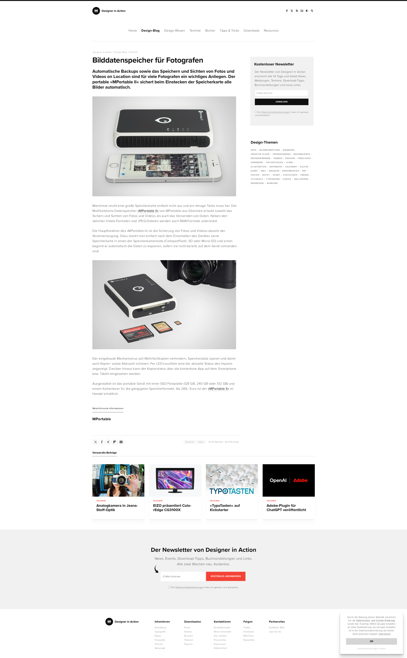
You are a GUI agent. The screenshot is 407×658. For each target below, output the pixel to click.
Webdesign (257, 183)
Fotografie (160, 640)
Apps (253, 150)
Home (132, 31)
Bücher (210, 31)
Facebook (286, 10)
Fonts (187, 627)
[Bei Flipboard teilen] (115, 441)
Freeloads (304, 158)
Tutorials (257, 179)
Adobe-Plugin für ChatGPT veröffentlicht (286, 507)
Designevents (301, 154)
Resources (271, 31)
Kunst (254, 171)
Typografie (160, 631)
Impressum (385, 634)
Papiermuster (290, 171)
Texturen (188, 640)
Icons (289, 162)
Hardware (189, 442)
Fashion (290, 158)
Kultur (304, 166)
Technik (134, 52)
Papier (158, 635)
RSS (297, 10)
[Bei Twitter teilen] (96, 441)
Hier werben (220, 635)
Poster (255, 175)
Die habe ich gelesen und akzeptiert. (205, 587)
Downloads (251, 31)
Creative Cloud (260, 154)
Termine (195, 31)
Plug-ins (188, 644)
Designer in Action (109, 11)
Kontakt (302, 10)
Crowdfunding (281, 154)
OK (371, 641)
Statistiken (290, 175)
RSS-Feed (248, 635)
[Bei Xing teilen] (108, 441)
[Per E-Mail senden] (121, 441)
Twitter (246, 627)
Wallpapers (301, 179)
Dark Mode (307, 10)
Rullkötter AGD (276, 627)
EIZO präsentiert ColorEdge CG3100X (172, 507)
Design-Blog (150, 31)
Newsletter (249, 640)
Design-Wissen (174, 31)
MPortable (101, 419)
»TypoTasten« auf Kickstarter (225, 507)
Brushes (188, 635)
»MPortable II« (148, 211)
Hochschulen (274, 162)
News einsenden (222, 631)
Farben (278, 158)
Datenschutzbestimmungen (276, 112)
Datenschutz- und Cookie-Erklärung (375, 620)
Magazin (274, 171)
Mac (263, 171)
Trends (304, 175)
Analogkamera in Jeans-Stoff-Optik (117, 507)
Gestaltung (160, 627)
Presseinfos (220, 640)
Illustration (258, 166)
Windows (272, 183)
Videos (201, 442)
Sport (276, 175)
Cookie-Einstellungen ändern (371, 648)
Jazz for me (275, 631)
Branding (288, 150)
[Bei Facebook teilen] (102, 441)
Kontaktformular (222, 627)
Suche (312, 10)
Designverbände (261, 158)
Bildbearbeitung (269, 150)
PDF (304, 171)
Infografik (275, 166)
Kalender (291, 166)
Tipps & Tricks (229, 31)
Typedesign (273, 179)
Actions (188, 631)
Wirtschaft (160, 648)
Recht (266, 175)
